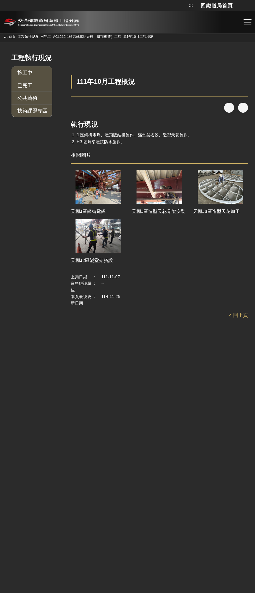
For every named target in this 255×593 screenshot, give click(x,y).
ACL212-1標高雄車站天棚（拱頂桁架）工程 (87, 36)
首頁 (12, 36)
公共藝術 (27, 98)
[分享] (229, 108)
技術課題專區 (32, 110)
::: (191, 5)
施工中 (24, 72)
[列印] (243, 108)
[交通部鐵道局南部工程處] (41, 21)
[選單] (247, 22)
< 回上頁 (238, 315)
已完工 (46, 36)
